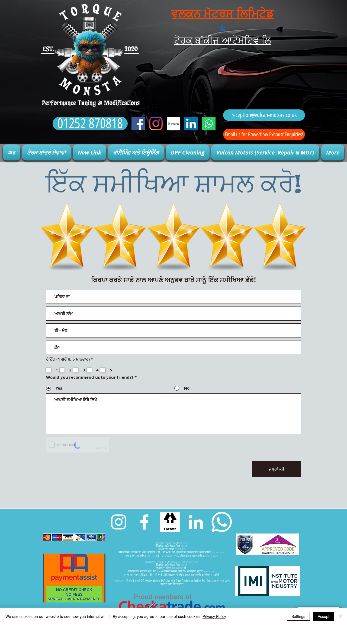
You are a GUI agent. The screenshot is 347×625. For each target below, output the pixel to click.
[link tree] (170, 522)
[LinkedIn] (191, 123)
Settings (298, 616)
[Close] (340, 616)
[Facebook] (138, 123)
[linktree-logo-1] (173, 123)
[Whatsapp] (209, 123)
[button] (46, 152)
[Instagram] (156, 123)
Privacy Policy (214, 616)
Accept (323, 616)
